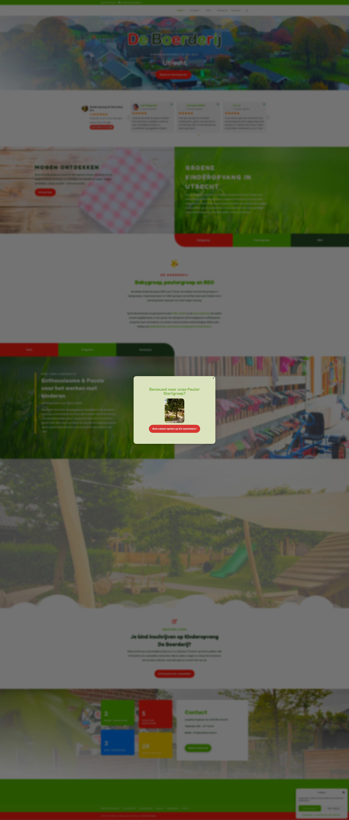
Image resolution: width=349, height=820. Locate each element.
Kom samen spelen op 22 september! (174, 428)
